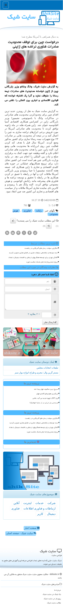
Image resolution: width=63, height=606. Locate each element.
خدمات (39, 503)
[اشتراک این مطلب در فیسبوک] (29, 232)
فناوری (27, 210)
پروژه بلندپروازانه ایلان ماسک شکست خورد (42, 262)
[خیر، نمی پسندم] (49, 226)
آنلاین (16, 503)
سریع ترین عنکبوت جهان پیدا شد (46, 389)
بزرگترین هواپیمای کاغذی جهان (47, 393)
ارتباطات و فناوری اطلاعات (39, 508)
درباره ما (57, 590)
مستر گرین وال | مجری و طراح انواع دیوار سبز (36, 372)
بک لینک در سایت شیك (52, 594)
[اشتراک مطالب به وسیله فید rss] (7, 232)
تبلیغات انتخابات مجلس (47, 367)
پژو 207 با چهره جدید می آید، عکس (45, 398)
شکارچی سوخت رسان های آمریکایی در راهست (41, 248)
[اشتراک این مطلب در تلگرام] (35, 232)
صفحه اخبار (30, 528)
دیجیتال (51, 513)
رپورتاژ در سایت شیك (52, 598)
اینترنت (27, 503)
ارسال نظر (49, 322)
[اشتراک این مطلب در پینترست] (18, 232)
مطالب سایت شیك (54, 603)
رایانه (39, 210)
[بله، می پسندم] (13, 220)
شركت (51, 503)
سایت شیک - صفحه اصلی (20, 533)
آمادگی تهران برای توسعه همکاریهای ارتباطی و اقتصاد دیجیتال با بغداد (33, 257)
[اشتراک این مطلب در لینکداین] (12, 232)
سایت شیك (21, 16)
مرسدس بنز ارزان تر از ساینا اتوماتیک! (44, 402)
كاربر (40, 513)
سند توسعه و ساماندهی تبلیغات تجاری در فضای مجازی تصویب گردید (33, 252)
